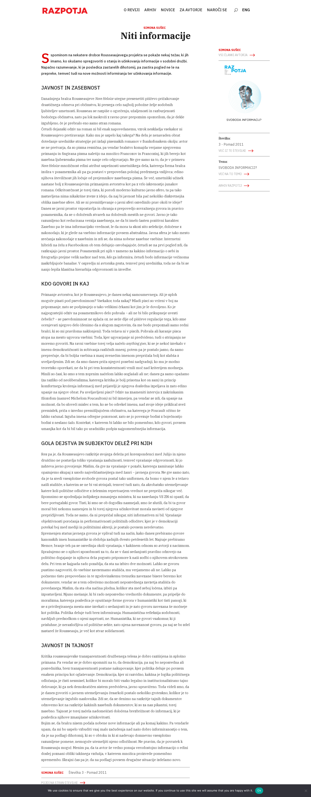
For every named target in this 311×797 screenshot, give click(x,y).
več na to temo (230, 174)
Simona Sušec (154, 28)
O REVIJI (132, 10)
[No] (306, 791)
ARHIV (150, 10)
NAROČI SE (217, 10)
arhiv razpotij (230, 186)
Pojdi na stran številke (59, 783)
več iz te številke (232, 151)
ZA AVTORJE (191, 10)
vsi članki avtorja (233, 55)
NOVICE (168, 10)
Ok (259, 790)
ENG (246, 10)
